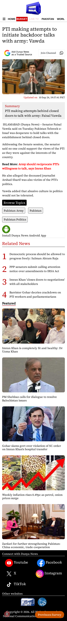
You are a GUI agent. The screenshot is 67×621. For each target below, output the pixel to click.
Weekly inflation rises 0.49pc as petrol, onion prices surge (32, 496)
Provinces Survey (49, 615)
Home (11, 19)
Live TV (34, 19)
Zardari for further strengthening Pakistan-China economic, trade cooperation (31, 545)
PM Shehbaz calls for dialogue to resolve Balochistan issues (29, 398)
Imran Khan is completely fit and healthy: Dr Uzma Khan (32, 349)
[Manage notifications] (7, 614)
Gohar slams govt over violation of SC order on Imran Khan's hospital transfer (31, 447)
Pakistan (48, 19)
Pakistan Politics (15, 219)
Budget (22, 19)
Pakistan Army (14, 210)
